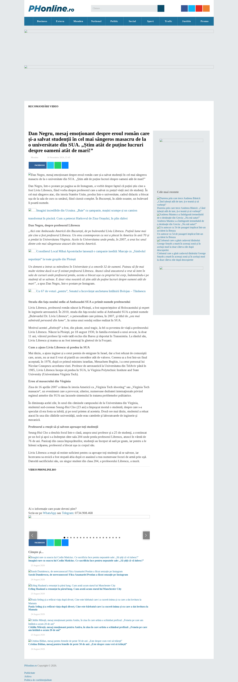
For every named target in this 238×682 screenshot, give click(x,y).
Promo (205, 21)
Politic (114, 21)
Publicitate (29, 672)
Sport (150, 21)
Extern (60, 21)
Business (42, 21)
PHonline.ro (28, 21)
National (96, 21)
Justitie (186, 21)
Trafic (168, 21)
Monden (78, 21)
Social (132, 21)
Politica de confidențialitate (38, 680)
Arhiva (27, 676)
